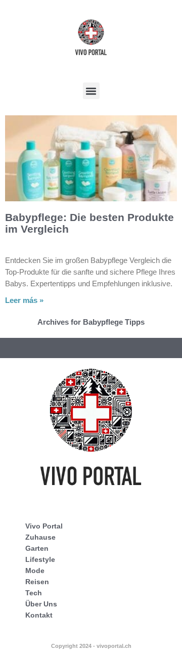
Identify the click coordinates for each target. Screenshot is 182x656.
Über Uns (41, 604)
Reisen (37, 582)
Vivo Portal (44, 526)
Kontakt (39, 615)
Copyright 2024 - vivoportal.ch (91, 646)
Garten (37, 548)
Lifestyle (40, 559)
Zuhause (40, 537)
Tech (33, 593)
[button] (91, 90)
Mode (34, 570)
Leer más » (24, 300)
